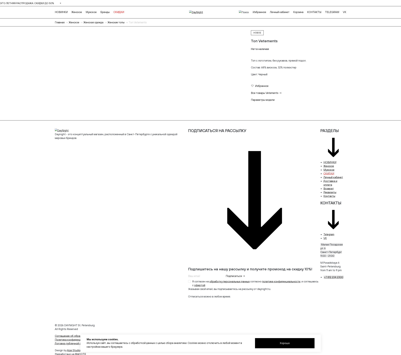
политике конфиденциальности (281, 281)
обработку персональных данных (229, 281)
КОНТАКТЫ (314, 12)
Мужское (91, 12)
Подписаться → (235, 276)
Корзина (298, 12)
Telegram (328, 234)
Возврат (328, 188)
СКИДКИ (118, 12)
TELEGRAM (332, 12)
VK (344, 12)
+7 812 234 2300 (333, 277)
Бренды (105, 12)
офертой (199, 285)
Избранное (259, 12)
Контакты (329, 196)
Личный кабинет (279, 12)
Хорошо (285, 343)
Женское (76, 12)
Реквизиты (329, 192)
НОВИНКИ (61, 12)
